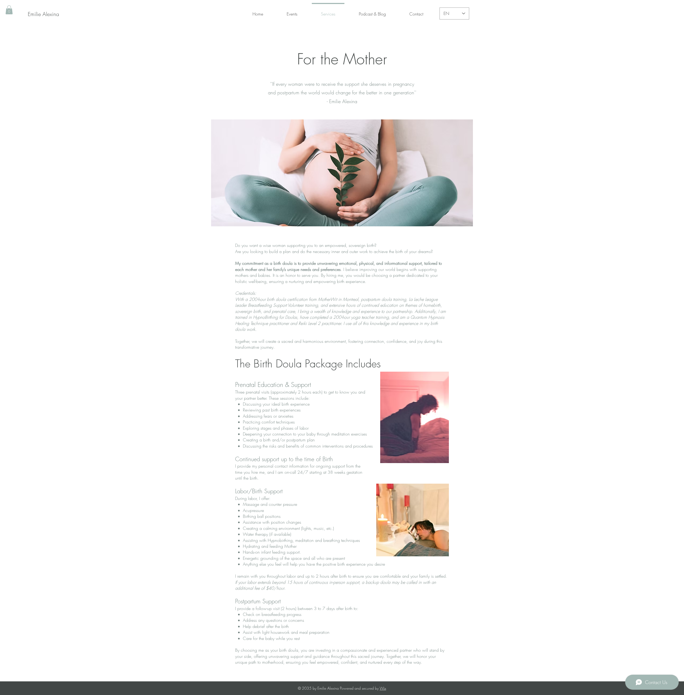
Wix (383, 688)
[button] (9, 9)
